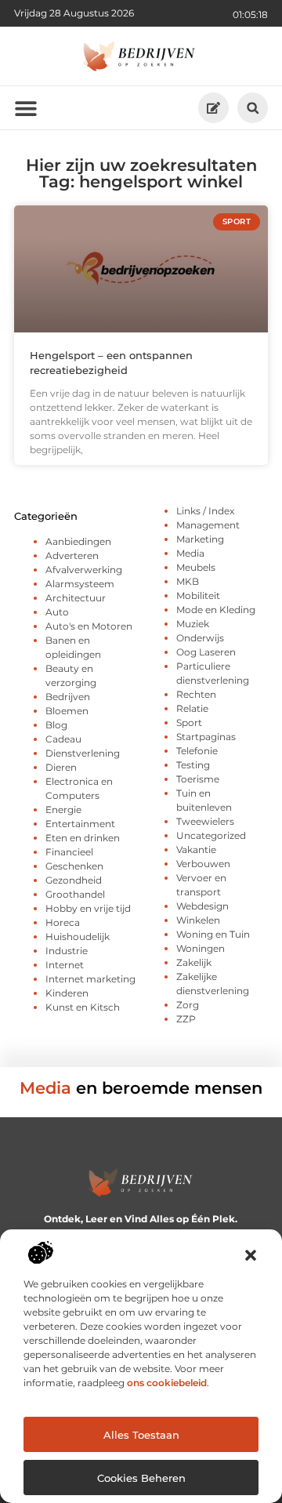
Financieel (69, 852)
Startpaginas (206, 736)
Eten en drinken (82, 838)
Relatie (192, 708)
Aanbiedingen (78, 541)
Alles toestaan (141, 1435)
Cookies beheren (141, 1478)
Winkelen (198, 920)
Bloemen (67, 711)
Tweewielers (205, 821)
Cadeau (63, 739)
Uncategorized (211, 835)
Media (190, 553)
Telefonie (197, 751)
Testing (193, 765)
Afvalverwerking (83, 569)
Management (208, 525)
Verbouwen (203, 863)
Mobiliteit (198, 595)
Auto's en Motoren (88, 626)
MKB (187, 581)
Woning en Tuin (213, 934)
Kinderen (67, 993)
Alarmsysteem (79, 584)
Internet (64, 965)
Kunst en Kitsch (82, 1007)
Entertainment (80, 824)
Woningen (200, 948)
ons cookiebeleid (167, 1383)
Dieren (61, 767)
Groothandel (75, 894)
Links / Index (205, 511)
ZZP (186, 1019)
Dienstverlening (82, 753)
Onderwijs (200, 638)
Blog (56, 725)
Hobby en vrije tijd (88, 908)
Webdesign (202, 906)
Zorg (187, 1005)
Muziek (192, 624)
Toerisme (197, 779)
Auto (57, 612)
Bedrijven (67, 696)
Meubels (195, 567)
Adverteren (72, 555)
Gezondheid (73, 880)
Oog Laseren (206, 652)
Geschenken (74, 866)
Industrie (66, 951)
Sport (189, 722)
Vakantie (196, 849)
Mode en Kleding (215, 609)
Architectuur (75, 598)
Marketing (200, 539)
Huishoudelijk (77, 936)
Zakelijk (194, 962)
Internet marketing (90, 979)
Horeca (62, 922)
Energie (63, 809)
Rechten (196, 694)
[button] (250, 1255)
